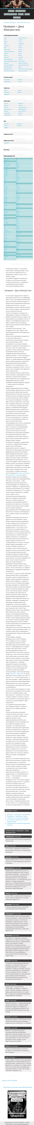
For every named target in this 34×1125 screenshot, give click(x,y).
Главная (11, 11)
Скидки (21, 14)
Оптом (27, 14)
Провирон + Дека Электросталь (20, 22)
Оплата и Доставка (10, 14)
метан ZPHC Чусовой (9, 1080)
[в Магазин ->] (17, 1091)
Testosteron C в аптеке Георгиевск (18, 818)
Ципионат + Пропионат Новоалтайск (18, 814)
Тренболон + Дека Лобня (16, 673)
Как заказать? (20, 11)
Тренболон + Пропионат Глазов (17, 816)
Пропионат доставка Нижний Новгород (17, 1087)
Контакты (17, 17)
